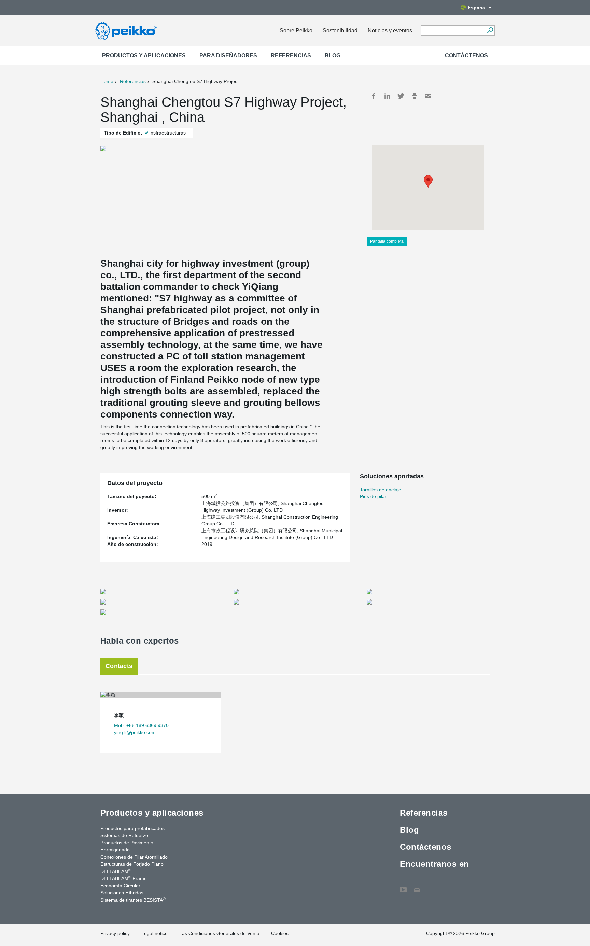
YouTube (403, 886)
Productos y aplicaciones (144, 55)
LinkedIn (387, 96)
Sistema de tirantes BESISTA (133, 899)
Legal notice (154, 933)
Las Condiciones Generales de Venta (219, 933)
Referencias (291, 55)
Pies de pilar (373, 496)
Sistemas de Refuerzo (124, 835)
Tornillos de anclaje (380, 489)
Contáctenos (466, 55)
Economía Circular (120, 885)
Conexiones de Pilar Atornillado (134, 857)
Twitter (400, 96)
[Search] (490, 30)
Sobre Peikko (296, 30)
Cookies (280, 933)
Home (106, 81)
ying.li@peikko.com (135, 732)
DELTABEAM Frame (123, 878)
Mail (428, 96)
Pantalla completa (387, 241)
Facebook (373, 96)
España (476, 7)
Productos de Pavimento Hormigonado (126, 846)
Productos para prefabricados (132, 828)
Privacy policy (115, 933)
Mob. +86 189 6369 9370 (141, 725)
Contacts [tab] (119, 666)
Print (414, 96)
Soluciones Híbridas (121, 892)
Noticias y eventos (390, 30)
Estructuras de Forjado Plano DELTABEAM (132, 867)
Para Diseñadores (228, 55)
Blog (332, 55)
